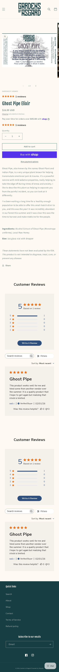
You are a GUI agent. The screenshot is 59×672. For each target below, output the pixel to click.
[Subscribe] (50, 644)
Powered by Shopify (37, 668)
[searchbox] (17, 356)
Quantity (5, 130)
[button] (3, 9)
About (8, 600)
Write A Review (29, 343)
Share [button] (8, 265)
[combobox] (43, 363)
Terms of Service (13, 619)
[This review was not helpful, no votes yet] (46, 409)
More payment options (29, 161)
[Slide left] (23, 86)
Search (9, 594)
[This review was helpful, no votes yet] (41, 409)
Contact (9, 613)
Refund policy (12, 626)
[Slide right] (36, 86)
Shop (8, 607)
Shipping (5, 114)
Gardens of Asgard (25, 668)
